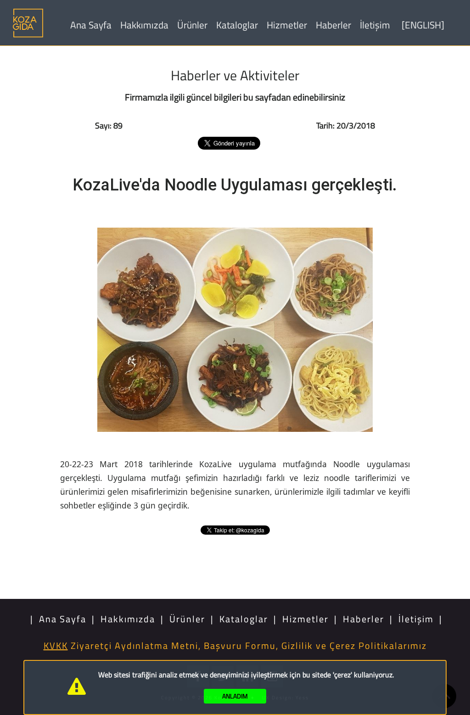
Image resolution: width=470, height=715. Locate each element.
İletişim (375, 24)
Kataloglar (237, 24)
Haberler (333, 24)
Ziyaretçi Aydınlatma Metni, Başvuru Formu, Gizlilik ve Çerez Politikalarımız (235, 645)
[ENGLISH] (423, 24)
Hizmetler (287, 24)
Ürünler (192, 24)
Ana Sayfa (91, 24)
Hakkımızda (144, 24)
